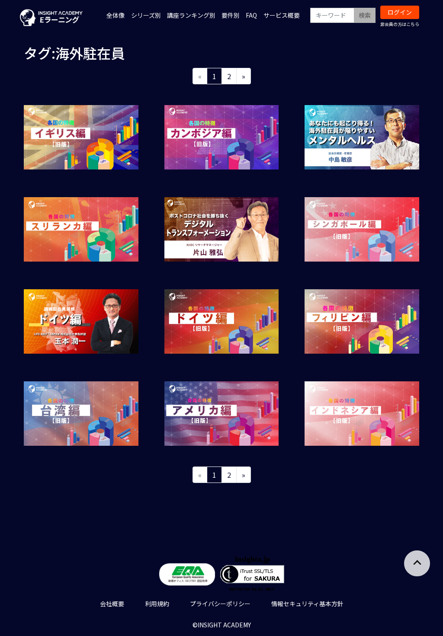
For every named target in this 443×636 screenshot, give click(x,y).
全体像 (115, 15)
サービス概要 (281, 15)
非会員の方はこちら (399, 24)
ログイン (400, 12)
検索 (365, 15)
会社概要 (112, 603)
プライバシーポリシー (220, 603)
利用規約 (157, 603)
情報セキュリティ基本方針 (307, 603)
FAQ (251, 15)
